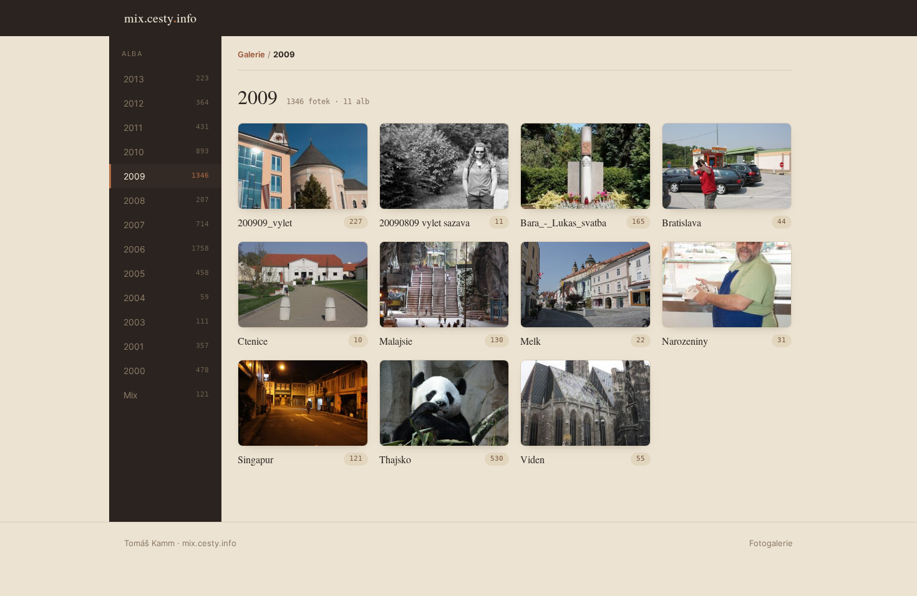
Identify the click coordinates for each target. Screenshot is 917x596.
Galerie (251, 54)
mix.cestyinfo (160, 18)
